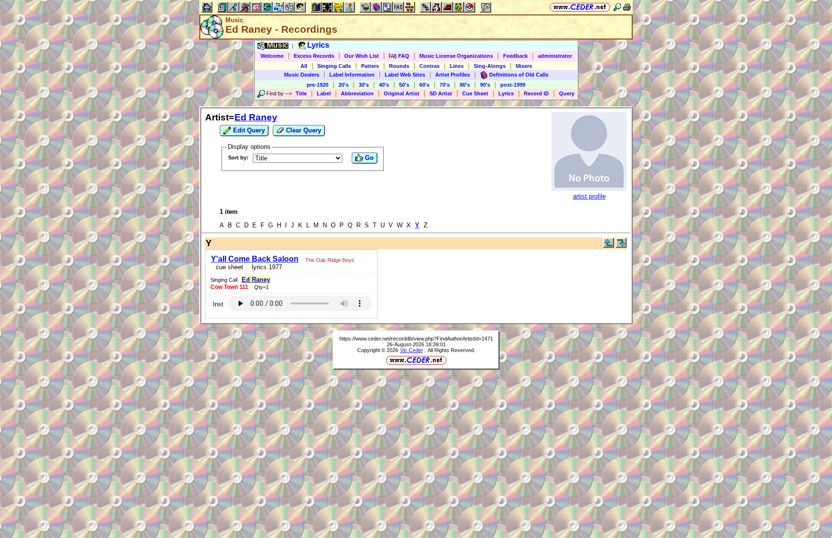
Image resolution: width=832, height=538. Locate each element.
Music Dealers (301, 75)
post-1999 (512, 85)
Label (324, 93)
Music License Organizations (456, 56)
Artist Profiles (452, 75)
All (303, 66)
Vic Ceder (411, 350)
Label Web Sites (405, 75)
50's (404, 85)
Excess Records (314, 56)
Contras (429, 66)
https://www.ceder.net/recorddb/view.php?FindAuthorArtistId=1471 (416, 338)
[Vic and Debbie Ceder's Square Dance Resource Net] (579, 7)
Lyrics (506, 93)
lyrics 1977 (265, 267)
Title (301, 93)
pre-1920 (317, 85)
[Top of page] (608, 245)
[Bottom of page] (621, 245)
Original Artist (401, 93)
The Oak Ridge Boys (329, 260)
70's (445, 85)
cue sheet (229, 267)
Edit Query (248, 130)
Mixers (524, 66)
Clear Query (302, 130)
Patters (370, 66)
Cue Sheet (475, 93)
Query (566, 93)
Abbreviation (357, 93)
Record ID (536, 93)
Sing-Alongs (490, 66)
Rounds (399, 66)
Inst (218, 304)
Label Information (352, 75)
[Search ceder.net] (617, 7)
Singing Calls (334, 66)
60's (424, 85)
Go (368, 157)
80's (465, 85)
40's (384, 85)
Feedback (515, 56)
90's (485, 85)
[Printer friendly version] (627, 7)
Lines (457, 66)
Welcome (272, 56)
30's (364, 85)
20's (343, 85)
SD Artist (440, 93)
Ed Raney (255, 117)
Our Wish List (361, 56)
